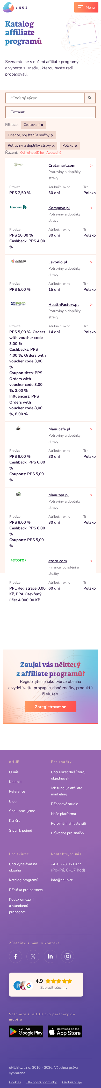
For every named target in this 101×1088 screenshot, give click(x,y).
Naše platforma (63, 813)
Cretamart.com (61, 165)
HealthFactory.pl (63, 304)
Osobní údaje (72, 1082)
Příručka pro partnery (26, 889)
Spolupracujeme (22, 810)
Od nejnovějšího (32, 152)
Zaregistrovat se (50, 707)
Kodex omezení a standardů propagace (21, 905)
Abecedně (53, 152)
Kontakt (15, 781)
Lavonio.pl (57, 262)
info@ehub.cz (62, 879)
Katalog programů (23, 879)
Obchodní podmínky (41, 1082)
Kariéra (14, 820)
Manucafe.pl (59, 429)
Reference (17, 791)
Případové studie (64, 803)
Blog (13, 801)
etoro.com (57, 561)
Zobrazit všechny (53, 987)
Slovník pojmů (20, 830)
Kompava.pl (59, 208)
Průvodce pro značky (67, 833)
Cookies (15, 1082)
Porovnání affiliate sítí (68, 823)
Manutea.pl (58, 495)
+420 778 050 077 (66, 864)
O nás (14, 772)
